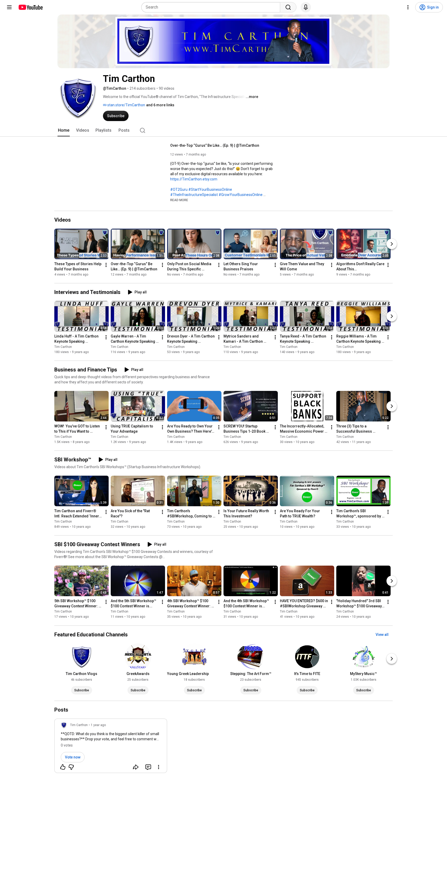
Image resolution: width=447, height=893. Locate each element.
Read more (179, 200)
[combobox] (212, 7)
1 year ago (98, 725)
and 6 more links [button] (160, 105)
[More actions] (106, 265)
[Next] (391, 244)
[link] (111, 747)
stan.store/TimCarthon (126, 105)
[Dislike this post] (71, 767)
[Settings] (408, 7)
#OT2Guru (179, 189)
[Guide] (9, 7)
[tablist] (223, 130)
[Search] (288, 7)
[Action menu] (158, 767)
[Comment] (148, 767)
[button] (179, 199)
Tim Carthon (63, 347)
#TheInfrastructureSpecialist (194, 195)
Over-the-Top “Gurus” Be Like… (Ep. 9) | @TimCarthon (214, 145)
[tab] (63, 130)
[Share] (136, 767)
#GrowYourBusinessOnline (241, 195)
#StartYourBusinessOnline (210, 189)
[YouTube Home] (30, 7)
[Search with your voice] (306, 7)
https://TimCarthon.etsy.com (193, 179)
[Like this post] (63, 767)
